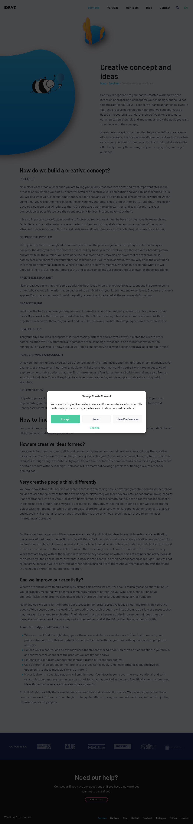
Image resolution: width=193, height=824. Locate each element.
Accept (65, 419)
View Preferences (128, 419)
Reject (97, 419)
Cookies (95, 427)
